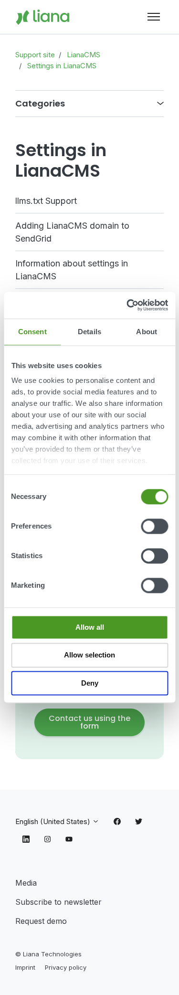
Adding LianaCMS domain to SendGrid (72, 232)
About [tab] (146, 332)
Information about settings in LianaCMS (71, 269)
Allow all (89, 627)
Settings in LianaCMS (61, 65)
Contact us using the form (89, 722)
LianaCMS (83, 54)
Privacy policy (65, 967)
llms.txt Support (46, 201)
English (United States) (53, 821)
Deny (89, 683)
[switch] (154, 526)
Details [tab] (89, 332)
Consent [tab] (32, 332)
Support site (35, 54)
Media (26, 883)
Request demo (41, 921)
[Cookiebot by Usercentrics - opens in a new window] (127, 305)
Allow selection (89, 655)
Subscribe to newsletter (58, 902)
